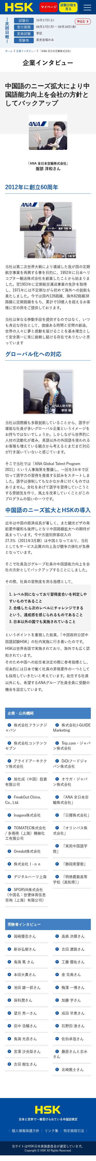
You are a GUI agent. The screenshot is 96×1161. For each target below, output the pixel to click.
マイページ (49, 7)
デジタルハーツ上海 (30, 877)
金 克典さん (71, 974)
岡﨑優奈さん (25, 936)
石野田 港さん (73, 1026)
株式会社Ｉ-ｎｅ (27, 864)
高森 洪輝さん (73, 936)
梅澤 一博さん (73, 987)
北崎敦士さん (73, 1069)
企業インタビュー (26, 51)
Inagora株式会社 (27, 815)
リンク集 (51, 1130)
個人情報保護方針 (25, 1130)
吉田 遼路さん (73, 949)
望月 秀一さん (25, 1013)
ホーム (9, 51)
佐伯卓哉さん (73, 1039)
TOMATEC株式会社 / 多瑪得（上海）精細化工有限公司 (25, 833)
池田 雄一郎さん (27, 987)
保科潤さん (23, 1000)
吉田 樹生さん (25, 1064)
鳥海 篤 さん (24, 962)
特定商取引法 (74, 1130)
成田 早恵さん (73, 1013)
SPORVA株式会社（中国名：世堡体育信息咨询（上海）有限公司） (25, 895)
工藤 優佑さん (73, 962)
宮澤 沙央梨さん (27, 1051)
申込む (82, 21)
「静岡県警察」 (74, 864)
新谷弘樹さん (25, 949)
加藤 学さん (71, 1000)
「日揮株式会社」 (76, 815)
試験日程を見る (68, 7)
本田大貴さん (25, 974)
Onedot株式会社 (27, 851)
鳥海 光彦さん (25, 1039)
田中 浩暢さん (25, 1026)
